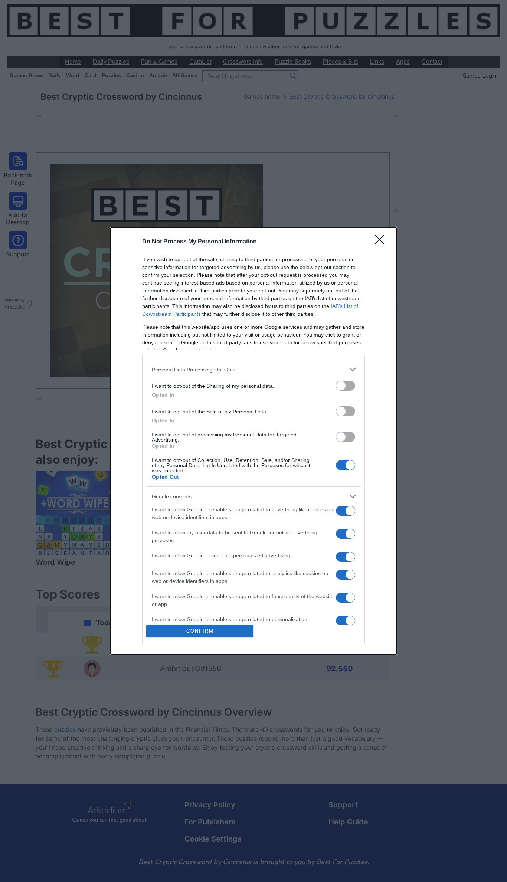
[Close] (382, 242)
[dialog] (253, 440)
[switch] (345, 386)
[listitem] (253, 369)
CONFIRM (200, 631)
